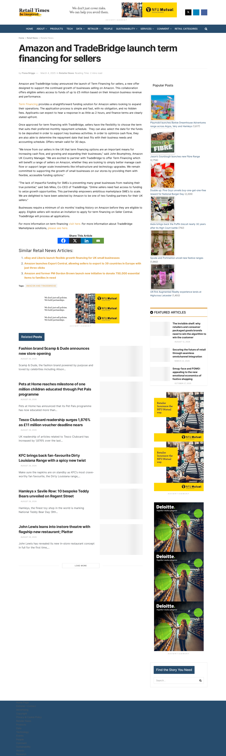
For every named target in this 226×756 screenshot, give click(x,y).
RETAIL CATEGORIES (186, 28)
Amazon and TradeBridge (41, 286)
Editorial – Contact (26, 706)
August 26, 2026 (28, 359)
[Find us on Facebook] (204, 12)
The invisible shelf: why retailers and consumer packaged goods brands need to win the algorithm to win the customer (189, 330)
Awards (20, 750)
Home (21, 38)
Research (21, 754)
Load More (81, 565)
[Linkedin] (86, 241)
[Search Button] (206, 29)
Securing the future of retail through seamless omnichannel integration (189, 353)
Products (21, 724)
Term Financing (28, 104)
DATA (79, 28)
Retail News (32, 38)
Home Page (22, 702)
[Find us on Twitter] (188, 12)
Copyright (21, 713)
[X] (75, 241)
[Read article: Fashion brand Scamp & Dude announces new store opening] (121, 361)
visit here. (75, 223)
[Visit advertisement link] (116, 9)
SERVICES (146, 28)
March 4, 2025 (48, 73)
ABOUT (41, 28)
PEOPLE (108, 28)
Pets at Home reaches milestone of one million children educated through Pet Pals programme (55, 389)
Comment (21, 743)
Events (19, 735)
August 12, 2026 (182, 342)
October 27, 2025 (182, 383)
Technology (22, 732)
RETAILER (93, 28)
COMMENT (163, 28)
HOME (29, 28)
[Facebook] (63, 241)
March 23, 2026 (182, 361)
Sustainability (23, 746)
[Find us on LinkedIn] (196, 12)
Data (18, 728)
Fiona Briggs (28, 73)
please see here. (58, 228)
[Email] (98, 241)
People (20, 739)
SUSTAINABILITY (125, 28)
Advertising (22, 709)
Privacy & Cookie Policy (29, 717)
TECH (70, 28)
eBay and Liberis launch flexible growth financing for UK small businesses (72, 257)
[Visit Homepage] (35, 12)
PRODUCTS (56, 28)
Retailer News (47, 38)
